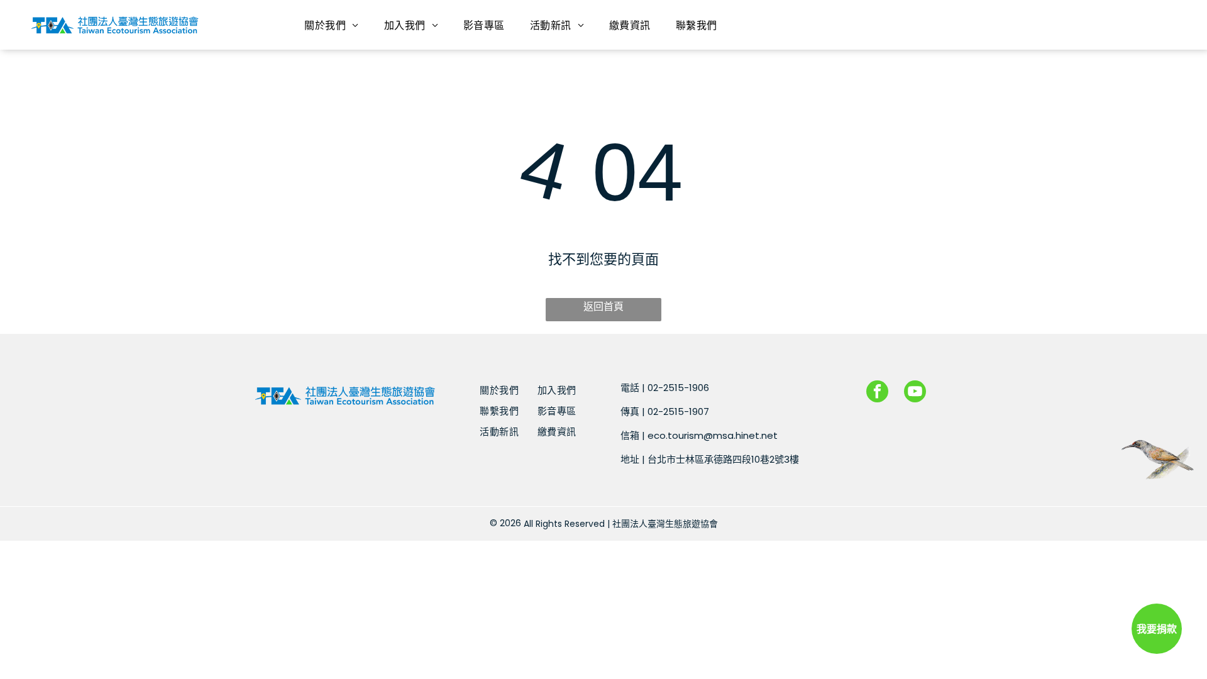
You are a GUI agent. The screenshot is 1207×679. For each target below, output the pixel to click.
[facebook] (877, 393)
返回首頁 (603, 306)
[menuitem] (331, 24)
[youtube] (915, 393)
